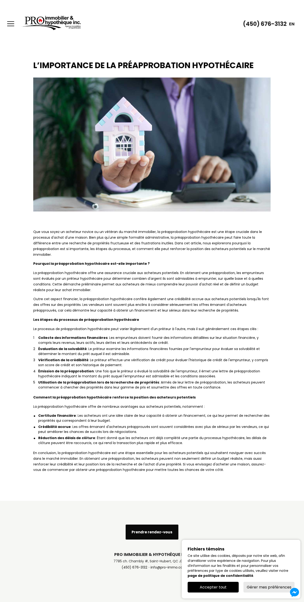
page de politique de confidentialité (220, 575)
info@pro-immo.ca (167, 567)
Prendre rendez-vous (152, 532)
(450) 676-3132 (134, 567)
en (291, 24)
